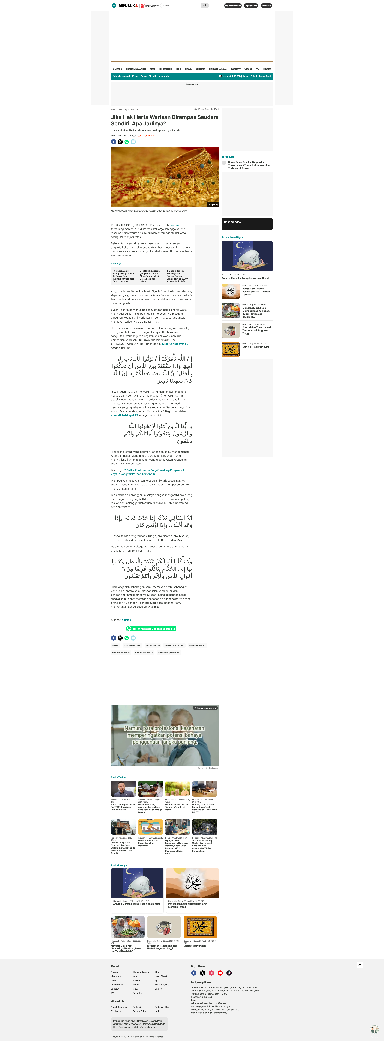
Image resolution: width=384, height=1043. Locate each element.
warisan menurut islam (174, 645)
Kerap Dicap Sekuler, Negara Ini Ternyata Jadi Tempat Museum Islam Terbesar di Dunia (249, 165)
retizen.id (266, 5)
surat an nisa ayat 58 (144, 652)
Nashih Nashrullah (145, 135)
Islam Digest (124, 109)
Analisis (136, 980)
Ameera (114, 972)
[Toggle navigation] (114, 5)
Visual (136, 988)
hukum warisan (153, 645)
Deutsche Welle (233, 5)
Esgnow (115, 988)
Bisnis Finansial (218, 69)
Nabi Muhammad (121, 76)
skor (152, 69)
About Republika (119, 1007)
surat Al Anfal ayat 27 (125, 415)
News (114, 980)
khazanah (165, 69)
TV (258, 69)
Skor (157, 972)
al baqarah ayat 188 (197, 645)
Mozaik (152, 76)
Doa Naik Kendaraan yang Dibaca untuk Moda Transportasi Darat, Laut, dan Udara (150, 276)
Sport (157, 980)
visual (248, 69)
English (158, 988)
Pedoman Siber (162, 1007)
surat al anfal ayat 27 (121, 652)
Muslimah (164, 76)
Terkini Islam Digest (233, 237)
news (188, 69)
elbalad (126, 619)
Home (113, 109)
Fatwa (144, 76)
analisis (200, 69)
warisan (175, 225)
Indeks (267, 69)
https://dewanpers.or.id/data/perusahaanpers (135, 1027)
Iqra (135, 976)
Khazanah (115, 976)
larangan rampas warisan (169, 652)
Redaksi (137, 1007)
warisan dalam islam (132, 645)
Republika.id (251, 5)
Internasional (117, 984)
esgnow (236, 69)
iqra (178, 69)
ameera (117, 69)
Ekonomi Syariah (136, 69)
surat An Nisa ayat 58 (174, 343)
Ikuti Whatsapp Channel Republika (153, 628)
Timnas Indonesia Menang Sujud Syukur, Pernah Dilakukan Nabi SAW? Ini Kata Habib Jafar (177, 276)
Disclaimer (116, 1011)
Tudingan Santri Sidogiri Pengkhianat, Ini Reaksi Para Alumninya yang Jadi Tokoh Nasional (124, 276)
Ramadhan (138, 993)
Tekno (136, 984)
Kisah (135, 76)
